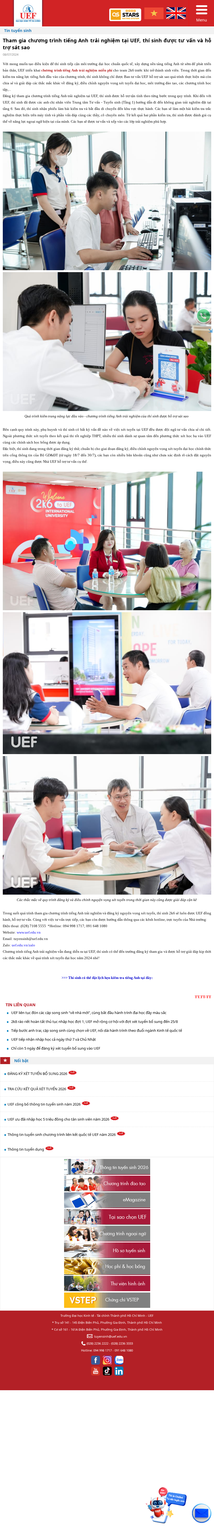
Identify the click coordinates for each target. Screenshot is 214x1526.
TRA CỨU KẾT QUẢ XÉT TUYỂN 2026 (37, 1088)
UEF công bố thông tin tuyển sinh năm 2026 (44, 1104)
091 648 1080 (124, 1350)
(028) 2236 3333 (122, 1343)
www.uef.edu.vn (28, 932)
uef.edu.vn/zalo (23, 945)
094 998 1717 (102, 1350)
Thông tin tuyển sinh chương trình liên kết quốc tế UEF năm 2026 (62, 1134)
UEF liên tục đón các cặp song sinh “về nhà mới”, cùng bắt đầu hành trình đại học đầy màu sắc (88, 1012)
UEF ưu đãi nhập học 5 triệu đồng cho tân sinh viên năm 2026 (59, 1119)
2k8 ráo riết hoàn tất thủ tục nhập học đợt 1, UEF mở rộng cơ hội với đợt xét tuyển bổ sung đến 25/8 (94, 1021)
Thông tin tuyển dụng (26, 1149)
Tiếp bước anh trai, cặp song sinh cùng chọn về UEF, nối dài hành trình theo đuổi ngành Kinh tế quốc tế (96, 1030)
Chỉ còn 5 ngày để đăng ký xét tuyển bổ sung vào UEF (55, 1048)
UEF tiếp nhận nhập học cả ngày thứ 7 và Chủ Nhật (53, 1039)
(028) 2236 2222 (97, 1343)
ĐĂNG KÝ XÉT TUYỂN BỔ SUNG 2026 (38, 1073)
